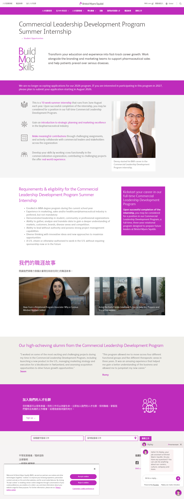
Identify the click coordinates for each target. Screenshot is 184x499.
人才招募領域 (77, 11)
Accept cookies (83, 476)
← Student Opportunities (32, 38)
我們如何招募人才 (113, 11)
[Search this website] (180, 4)
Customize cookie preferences (83, 489)
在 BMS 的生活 (61, 11)
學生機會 (90, 11)
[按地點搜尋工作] (111, 438)
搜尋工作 (138, 11)
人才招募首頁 (47, 11)
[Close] (94, 469)
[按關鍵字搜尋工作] (57, 438)
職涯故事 (128, 11)
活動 (101, 11)
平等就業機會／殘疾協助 (31, 456)
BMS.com (139, 469)
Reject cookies (83, 483)
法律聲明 (23, 460)
